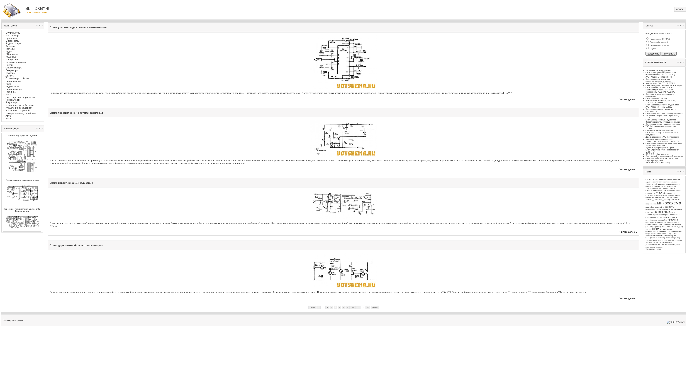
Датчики (10, 75)
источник (649, 195)
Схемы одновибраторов (656, 98)
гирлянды (656, 186)
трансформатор (675, 240)
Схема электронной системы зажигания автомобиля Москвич (663, 144)
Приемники (11, 38)
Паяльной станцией (658, 42)
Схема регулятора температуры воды (662, 124)
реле (664, 226)
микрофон (649, 207)
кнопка (678, 195)
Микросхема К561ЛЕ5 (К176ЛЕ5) (660, 83)
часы (679, 245)
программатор (668, 222)
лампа (648, 200)
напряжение (662, 211)
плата (674, 217)
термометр (660, 238)
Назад (312, 307)
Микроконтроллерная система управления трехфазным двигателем (662, 140)
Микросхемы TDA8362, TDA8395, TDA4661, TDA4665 (660, 101)
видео (668, 184)
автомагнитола (665, 180)
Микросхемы (12, 40)
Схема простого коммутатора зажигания (664, 113)
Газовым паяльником (659, 45)
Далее (374, 307)
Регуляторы (12, 102)
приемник (673, 219)
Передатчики (13, 99)
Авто (8, 116)
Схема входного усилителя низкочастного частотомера (658, 80)
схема (648, 236)
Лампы (9, 65)
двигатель (671, 186)
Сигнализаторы (14, 89)
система (679, 231)
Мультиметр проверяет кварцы (659, 148)
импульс (660, 192)
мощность (668, 207)
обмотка (649, 215)
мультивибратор (652, 209)
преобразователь (653, 220)
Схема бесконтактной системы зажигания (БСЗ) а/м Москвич (659, 88)
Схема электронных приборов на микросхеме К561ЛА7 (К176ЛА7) (660, 73)
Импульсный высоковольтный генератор (664, 156)
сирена (672, 231)
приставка (649, 222)
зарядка (671, 190)
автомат (676, 180)
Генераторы (12, 70)
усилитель (651, 244)
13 (368, 307)
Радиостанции (13, 43)
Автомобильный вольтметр (657, 163)
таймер (661, 236)
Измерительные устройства (21, 113)
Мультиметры (13, 32)
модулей (658, 207)
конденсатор (660, 197)
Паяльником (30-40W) (659, 39)
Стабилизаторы (14, 67)
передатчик (657, 217)
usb (647, 180)
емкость (648, 190)
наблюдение (676, 209)
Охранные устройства (17, 78)
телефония (650, 238)
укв (660, 242)
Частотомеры (13, 35)
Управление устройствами (20, 105)
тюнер (655, 242)
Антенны (10, 46)
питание (667, 217)
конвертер (649, 197)
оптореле (665, 215)
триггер (648, 242)
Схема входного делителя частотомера (663, 85)
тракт (654, 240)
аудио (674, 182)
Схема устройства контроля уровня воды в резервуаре (661, 159)
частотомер (671, 245)
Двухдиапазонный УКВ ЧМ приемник (662, 137)
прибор (664, 220)
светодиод (678, 226)
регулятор (656, 226)
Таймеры (10, 73)
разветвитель (675, 224)
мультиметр (665, 209)
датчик (663, 186)
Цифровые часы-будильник (658, 70)
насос (673, 212)
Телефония (12, 59)
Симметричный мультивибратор (660, 130)
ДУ (650, 180)
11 (358, 307)
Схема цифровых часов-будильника (662, 105)
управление (667, 242)
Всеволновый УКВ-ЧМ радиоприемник (662, 122)
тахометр (669, 236)
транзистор (662, 240)
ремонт (670, 226)
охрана (648, 217)
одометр (657, 215)
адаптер (649, 182)
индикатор (670, 193)
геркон (648, 186)
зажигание (657, 190)
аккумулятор (658, 182)
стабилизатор (665, 233)
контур (669, 197)
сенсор (648, 229)
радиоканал (650, 224)
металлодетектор (662, 200)
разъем (648, 226)
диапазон (657, 188)
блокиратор (650, 184)
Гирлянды (11, 91)
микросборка (651, 204)
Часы (8, 94)
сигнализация (651, 231)
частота (661, 244)
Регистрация (17, 320)
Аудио (9, 51)
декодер (649, 188)
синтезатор (663, 231)
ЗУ (653, 180)
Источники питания (16, 62)
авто (657, 180)
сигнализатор (666, 229)
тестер (669, 238)
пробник (658, 222)
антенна (668, 182)
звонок (678, 190)
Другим (652, 49)
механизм (675, 200)
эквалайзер (650, 247)
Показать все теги (653, 249)
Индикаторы (12, 86)
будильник (660, 184)
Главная (6, 320)
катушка (664, 195)
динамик (665, 188)
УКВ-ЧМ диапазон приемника (658, 77)
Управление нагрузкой (18, 110)
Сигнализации (13, 81)
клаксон (671, 195)
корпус (675, 197)
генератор (676, 184)
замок (665, 190)
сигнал (655, 228)
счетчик (654, 236)
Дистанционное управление (20, 97)
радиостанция (662, 224)
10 (352, 307)
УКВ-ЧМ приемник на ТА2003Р (659, 107)
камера (657, 195)
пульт (677, 222)
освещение (675, 215)
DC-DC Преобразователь (657, 154)
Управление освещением (19, 108)
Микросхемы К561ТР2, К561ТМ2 (660, 92)
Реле (8, 83)
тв (675, 236)
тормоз (648, 240)
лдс (652, 200)
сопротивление (652, 233)
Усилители (11, 57)
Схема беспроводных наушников (660, 120)
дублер (673, 188)
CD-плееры (12, 54)
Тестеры (10, 49)
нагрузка (649, 212)
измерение (650, 193)
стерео (675, 233)
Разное (9, 118)
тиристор (676, 238)
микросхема (669, 203)
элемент (659, 247)
